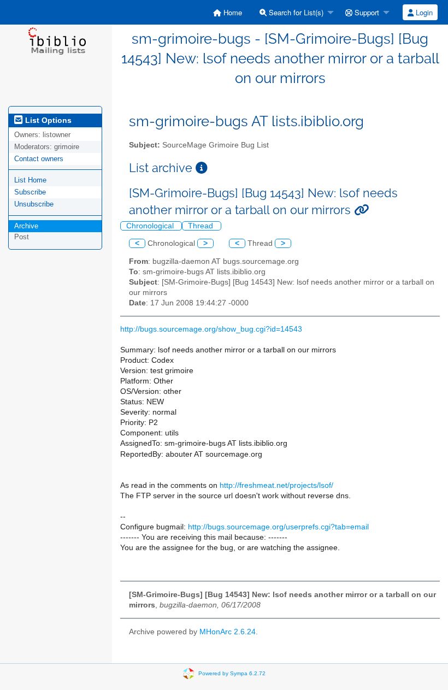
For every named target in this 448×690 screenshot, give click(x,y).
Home (231, 12)
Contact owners (38, 159)
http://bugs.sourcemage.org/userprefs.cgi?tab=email (278, 527)
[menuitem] (227, 12)
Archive (26, 226)
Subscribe (30, 192)
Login (423, 12)
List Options (47, 120)
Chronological (151, 226)
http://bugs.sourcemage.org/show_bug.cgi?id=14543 (211, 329)
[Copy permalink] (361, 210)
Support (365, 12)
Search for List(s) (295, 12)
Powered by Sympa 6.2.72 (232, 673)
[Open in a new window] (202, 168)
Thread (201, 226)
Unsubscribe (34, 204)
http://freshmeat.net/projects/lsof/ (276, 485)
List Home (30, 180)
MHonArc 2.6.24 (227, 632)
